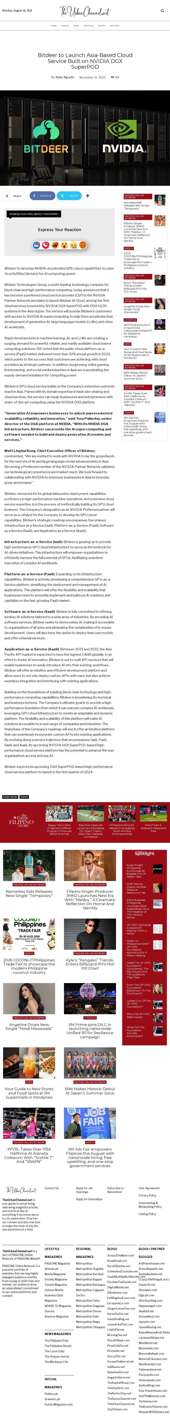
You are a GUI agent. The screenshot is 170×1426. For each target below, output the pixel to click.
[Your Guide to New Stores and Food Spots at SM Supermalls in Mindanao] (160, 348)
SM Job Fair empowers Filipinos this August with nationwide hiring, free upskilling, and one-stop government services (138, 426)
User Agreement (149, 1188)
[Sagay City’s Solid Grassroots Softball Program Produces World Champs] (59, 813)
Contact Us (52, 1188)
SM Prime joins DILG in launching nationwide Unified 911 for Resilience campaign (138, 330)
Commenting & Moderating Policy (150, 1204)
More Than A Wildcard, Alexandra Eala (153, 827)
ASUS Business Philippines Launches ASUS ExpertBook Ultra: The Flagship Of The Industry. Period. (138, 908)
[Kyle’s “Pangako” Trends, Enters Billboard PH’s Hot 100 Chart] (160, 280)
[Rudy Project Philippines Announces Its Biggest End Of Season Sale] (157, 869)
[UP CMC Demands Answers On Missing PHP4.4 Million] (157, 929)
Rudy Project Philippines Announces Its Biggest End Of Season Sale (136, 870)
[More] (87, 195)
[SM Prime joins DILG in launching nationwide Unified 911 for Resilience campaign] (160, 324)
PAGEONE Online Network (134, 196)
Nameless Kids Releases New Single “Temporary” (136, 205)
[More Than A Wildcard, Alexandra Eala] (153, 813)
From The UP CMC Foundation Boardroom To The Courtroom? (139, 989)
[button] (162, 10)
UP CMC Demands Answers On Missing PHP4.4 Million (139, 929)
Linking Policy (147, 1214)
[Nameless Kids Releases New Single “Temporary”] (160, 200)
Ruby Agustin (65, 77)
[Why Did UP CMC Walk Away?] (157, 1018)
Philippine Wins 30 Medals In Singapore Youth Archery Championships (122, 829)
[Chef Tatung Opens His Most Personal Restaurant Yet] (157, 887)
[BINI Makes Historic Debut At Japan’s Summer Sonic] (160, 370)
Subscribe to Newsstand (115, 1190)
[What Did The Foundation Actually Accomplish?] (157, 1031)
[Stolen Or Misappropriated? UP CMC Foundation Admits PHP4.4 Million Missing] (157, 944)
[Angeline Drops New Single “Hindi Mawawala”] (160, 303)
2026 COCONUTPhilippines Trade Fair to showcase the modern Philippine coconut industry (138, 261)
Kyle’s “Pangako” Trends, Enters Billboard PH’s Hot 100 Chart (135, 287)
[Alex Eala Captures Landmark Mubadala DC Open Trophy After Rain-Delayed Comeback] (90, 813)
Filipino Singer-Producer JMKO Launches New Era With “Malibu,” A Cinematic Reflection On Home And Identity (137, 232)
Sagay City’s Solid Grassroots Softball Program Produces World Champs (59, 829)
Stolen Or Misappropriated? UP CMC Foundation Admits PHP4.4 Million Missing (138, 948)
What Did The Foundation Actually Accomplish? (135, 1031)
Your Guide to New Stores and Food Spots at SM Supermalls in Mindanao (138, 353)
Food (128, 344)
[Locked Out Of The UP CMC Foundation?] (157, 1004)
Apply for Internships (89, 1199)
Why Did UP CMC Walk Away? (138, 1015)
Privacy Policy (147, 1195)
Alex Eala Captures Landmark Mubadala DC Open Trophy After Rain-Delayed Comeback (90, 830)
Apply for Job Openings (84, 1190)
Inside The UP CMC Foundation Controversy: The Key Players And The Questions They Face (139, 970)
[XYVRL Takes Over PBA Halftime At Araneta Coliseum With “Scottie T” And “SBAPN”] (160, 390)
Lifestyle (130, 320)
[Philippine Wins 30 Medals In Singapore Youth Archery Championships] (121, 813)
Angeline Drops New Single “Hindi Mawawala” (137, 309)
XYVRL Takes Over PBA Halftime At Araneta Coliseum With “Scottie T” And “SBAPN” (137, 399)
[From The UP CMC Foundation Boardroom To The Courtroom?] (157, 988)
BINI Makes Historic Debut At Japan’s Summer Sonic (136, 375)
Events (24, 796)
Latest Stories (10, 796)
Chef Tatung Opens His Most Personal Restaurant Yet (136, 888)
